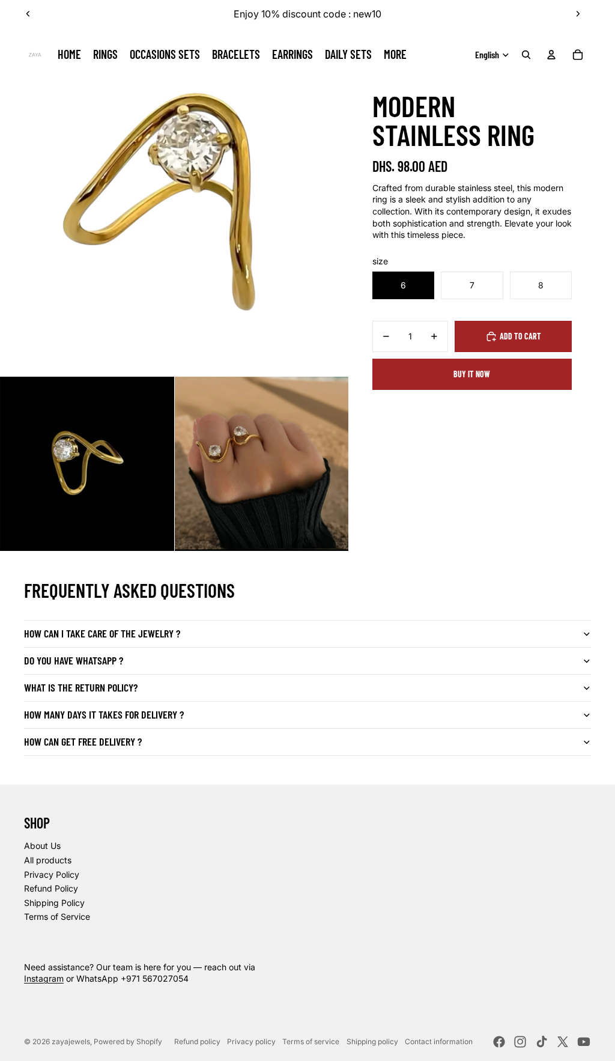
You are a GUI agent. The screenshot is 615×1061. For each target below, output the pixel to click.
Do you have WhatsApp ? (73, 660)
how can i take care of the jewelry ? (102, 633)
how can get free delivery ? (83, 741)
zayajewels (71, 1041)
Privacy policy (251, 1041)
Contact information (439, 1041)
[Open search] (526, 54)
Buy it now (471, 374)
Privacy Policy (51, 874)
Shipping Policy (54, 903)
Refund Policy (51, 888)
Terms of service (310, 1041)
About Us (42, 846)
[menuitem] (395, 54)
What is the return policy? (81, 687)
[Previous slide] (28, 14)
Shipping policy (372, 1041)
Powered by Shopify (128, 1041)
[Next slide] (578, 14)
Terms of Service (57, 916)
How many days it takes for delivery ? (104, 714)
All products (47, 860)
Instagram (44, 978)
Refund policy (197, 1041)
